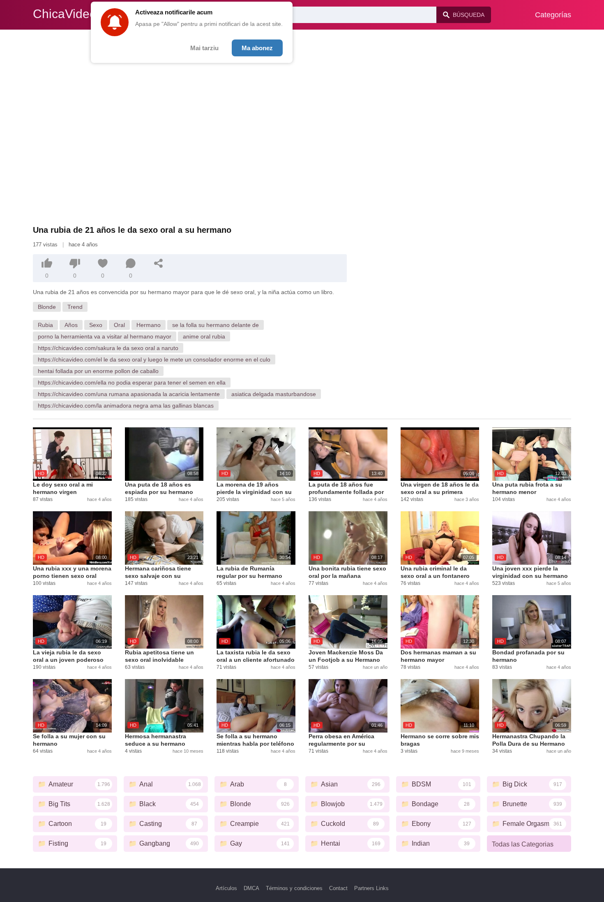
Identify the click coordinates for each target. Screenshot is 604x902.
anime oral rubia (204, 336)
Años (71, 325)
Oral (119, 325)
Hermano (148, 325)
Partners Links (371, 888)
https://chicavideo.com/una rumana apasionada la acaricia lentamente (129, 394)
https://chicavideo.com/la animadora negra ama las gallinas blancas (126, 405)
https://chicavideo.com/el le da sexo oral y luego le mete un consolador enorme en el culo (154, 359)
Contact (338, 888)
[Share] (158, 263)
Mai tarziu (204, 47)
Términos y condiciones (294, 888)
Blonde (47, 307)
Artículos (226, 888)
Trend (75, 307)
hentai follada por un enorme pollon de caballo (98, 371)
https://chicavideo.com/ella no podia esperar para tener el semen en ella (132, 382)
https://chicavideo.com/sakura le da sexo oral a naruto (108, 348)
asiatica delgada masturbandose (273, 394)
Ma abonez (257, 47)
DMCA (251, 888)
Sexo (95, 325)
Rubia (45, 325)
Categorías (553, 15)
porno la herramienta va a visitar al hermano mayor (104, 336)
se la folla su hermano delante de (215, 325)
